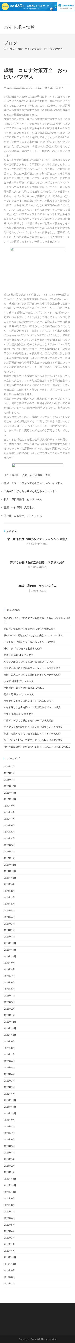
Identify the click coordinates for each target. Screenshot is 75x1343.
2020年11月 (10, 1185)
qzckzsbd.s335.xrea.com (19, 87)
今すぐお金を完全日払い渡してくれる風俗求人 (29, 700)
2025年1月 (9, 858)
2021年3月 (9, 1159)
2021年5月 (9, 1146)
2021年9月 (9, 1119)
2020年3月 (9, 1237)
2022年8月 (9, 1048)
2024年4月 (9, 917)
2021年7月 (9, 1133)
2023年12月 (10, 943)
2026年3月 (9, 766)
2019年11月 (10, 1257)
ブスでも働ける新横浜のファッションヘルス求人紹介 (32, 668)
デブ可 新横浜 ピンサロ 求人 (19, 714)
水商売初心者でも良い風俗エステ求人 (24, 687)
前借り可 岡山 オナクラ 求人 (19, 655)
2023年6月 (9, 982)
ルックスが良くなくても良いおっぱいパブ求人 (29, 661)
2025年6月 (9, 825)
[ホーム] (5, 49)
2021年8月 (9, 1126)
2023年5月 (9, 989)
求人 (61, 87)
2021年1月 (9, 1172)
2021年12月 (10, 1100)
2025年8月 (9, 812)
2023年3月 (9, 1002)
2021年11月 (10, 1106)
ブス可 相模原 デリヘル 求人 (19, 681)
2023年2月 (9, 1008)
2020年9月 (9, 1198)
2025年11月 (10, 792)
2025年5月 (9, 832)
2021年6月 (9, 1139)
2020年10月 (10, 1192)
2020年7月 (9, 1211)
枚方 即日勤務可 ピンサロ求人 (23, 499)
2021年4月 (9, 1152)
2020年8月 (9, 1205)
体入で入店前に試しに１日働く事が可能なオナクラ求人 (33, 727)
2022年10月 (10, 1034)
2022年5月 (9, 1067)
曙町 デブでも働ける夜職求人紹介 (23, 648)
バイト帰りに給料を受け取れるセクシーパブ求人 (30, 642)
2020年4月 (9, 1231)
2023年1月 (9, 1015)
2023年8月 (9, 969)
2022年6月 (9, 1061)
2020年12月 (10, 1178)
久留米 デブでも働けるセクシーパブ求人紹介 (29, 720)
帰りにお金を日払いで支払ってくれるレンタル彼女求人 (33, 740)
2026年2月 (9, 773)
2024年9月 (9, 884)
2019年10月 (10, 1263)
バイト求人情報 (19, 27)
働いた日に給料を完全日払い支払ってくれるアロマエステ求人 (37, 746)
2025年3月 (9, 845)
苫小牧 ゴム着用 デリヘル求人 (23, 515)
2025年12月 (10, 786)
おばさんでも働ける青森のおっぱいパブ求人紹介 (30, 628)
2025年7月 (9, 818)
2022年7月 (9, 1054)
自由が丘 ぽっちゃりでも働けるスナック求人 (30, 491)
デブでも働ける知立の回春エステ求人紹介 (37, 562)
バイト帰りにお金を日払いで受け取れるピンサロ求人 (32, 707)
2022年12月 (10, 1021)
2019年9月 (9, 1270)
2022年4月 (9, 1074)
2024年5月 (9, 910)
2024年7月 (9, 897)
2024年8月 (9, 891)
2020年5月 (9, 1224)
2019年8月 (9, 1277)
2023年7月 (9, 976)
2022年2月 (9, 1087)
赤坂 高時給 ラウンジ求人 (37, 586)
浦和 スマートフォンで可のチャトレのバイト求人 (33, 483)
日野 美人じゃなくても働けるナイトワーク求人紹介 (32, 674)
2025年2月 (9, 851)
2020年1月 (9, 1250)
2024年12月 (10, 864)
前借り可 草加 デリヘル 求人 (19, 694)
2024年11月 (10, 871)
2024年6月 (9, 903)
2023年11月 (10, 949)
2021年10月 (10, 1113)
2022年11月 (10, 1028)
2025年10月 (10, 799)
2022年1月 (9, 1093)
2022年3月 (9, 1080)
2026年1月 (9, 779)
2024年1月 (9, 936)
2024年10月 (10, 877)
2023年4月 (9, 995)
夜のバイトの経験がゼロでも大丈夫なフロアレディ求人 (33, 635)
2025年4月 (9, 838)
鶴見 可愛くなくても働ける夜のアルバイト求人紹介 (32, 733)
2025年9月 (9, 805)
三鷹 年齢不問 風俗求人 (19, 507)
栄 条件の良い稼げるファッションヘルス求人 (37, 539)
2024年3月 (9, 923)
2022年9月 (9, 1041)
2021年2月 (9, 1165)
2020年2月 (9, 1244)
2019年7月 (9, 1283)
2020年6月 (9, 1218)
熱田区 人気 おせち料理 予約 (31, 475)
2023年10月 (10, 956)
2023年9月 (9, 962)
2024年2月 (9, 930)
